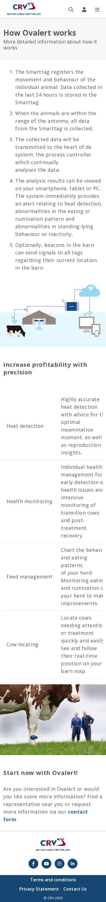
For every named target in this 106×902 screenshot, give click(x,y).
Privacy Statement (39, 889)
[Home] (24, 9)
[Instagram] (59, 864)
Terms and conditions (53, 880)
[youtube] (46, 864)
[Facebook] (33, 864)
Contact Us (75, 889)
